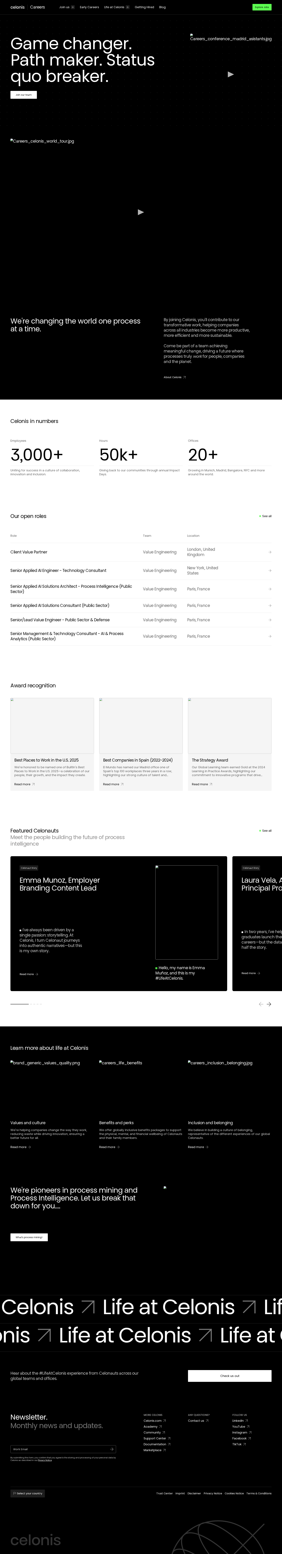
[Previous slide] (261, 1004)
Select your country (29, 1493)
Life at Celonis (114, 7)
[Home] (18, 7)
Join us (64, 7)
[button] (262, 7)
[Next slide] (269, 1004)
